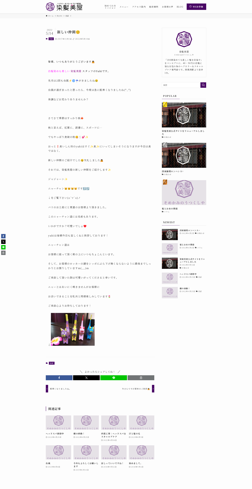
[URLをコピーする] (141, 377)
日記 (51, 39)
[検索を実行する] (203, 85)
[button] (59, 377)
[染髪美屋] (64, 6)
